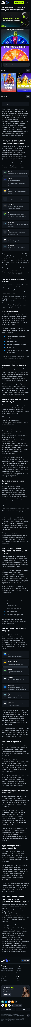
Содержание (9, 104)
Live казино (4, 980)
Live (17, 978)
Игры (2, 978)
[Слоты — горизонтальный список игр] (16, 83)
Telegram (8, 1009)
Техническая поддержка (7, 968)
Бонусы (18, 973)
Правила (18, 968)
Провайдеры (4, 983)
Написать (7, 994)
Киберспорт (19, 983)
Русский (26, 960)
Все (28, 70)
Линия (17, 980)
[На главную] (5, 2)
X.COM (23, 1009)
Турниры (18, 970)
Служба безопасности (7, 970)
